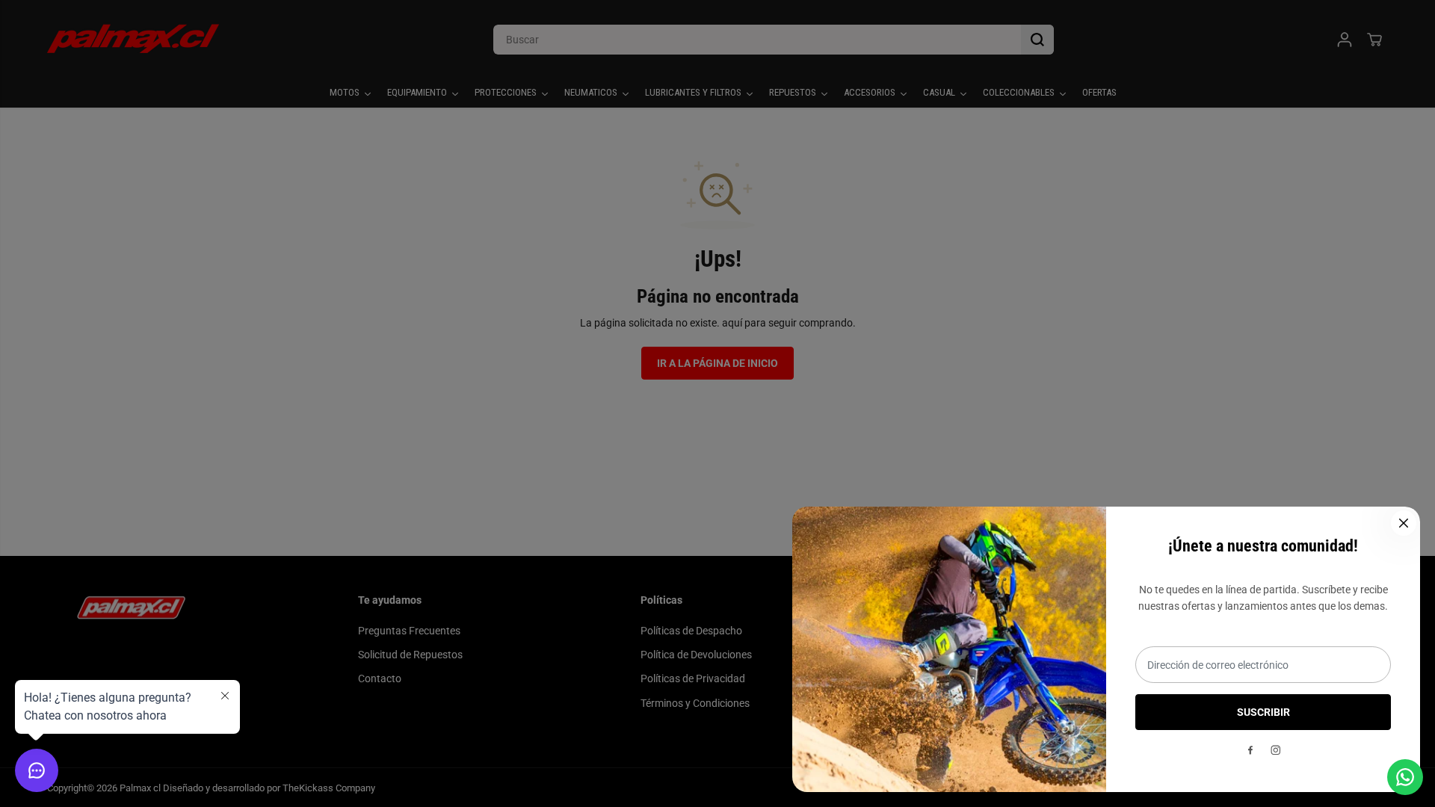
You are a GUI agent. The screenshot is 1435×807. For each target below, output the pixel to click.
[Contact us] (1405, 777)
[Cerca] (1403, 523)
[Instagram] (1276, 750)
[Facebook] (1250, 750)
